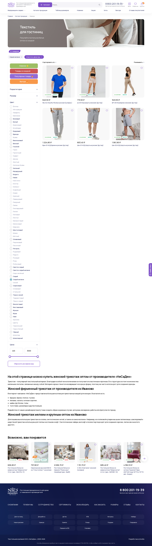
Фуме (15, 313)
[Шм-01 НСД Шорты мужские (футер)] (93, 124)
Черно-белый (18, 329)
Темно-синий (18, 295)
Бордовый (16, 131)
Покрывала (133, 522)
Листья (16, 218)
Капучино (16, 181)
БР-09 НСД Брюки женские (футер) (124, 103)
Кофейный (17, 190)
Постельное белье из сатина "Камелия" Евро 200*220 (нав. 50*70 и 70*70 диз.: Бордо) (134, 471)
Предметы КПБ (64, 528)
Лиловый (16, 215)
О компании (13, 505)
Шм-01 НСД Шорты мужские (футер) (90, 145)
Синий (15, 283)
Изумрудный (17, 171)
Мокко (15, 233)
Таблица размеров (62, 10)
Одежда (41, 522)
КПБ (87, 517)
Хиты (105, 10)
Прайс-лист (150, 268)
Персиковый (17, 242)
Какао (15, 177)
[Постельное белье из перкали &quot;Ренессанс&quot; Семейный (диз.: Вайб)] (64, 452)
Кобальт (16, 187)
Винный (16, 144)
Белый (15, 122)
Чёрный (16, 332)
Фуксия (15, 310)
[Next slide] (144, 459)
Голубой (16, 147)
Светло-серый (18, 267)
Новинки (80, 10)
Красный (16, 196)
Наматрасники (18, 522)
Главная (10, 16)
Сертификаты (65, 505)
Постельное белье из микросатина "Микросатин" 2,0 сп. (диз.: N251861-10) (110, 470)
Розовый (16, 258)
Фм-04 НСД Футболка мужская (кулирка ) (57, 103)
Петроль (16, 249)
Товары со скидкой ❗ (24, 71)
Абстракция (17, 110)
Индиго (16, 174)
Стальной (16, 292)
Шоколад (16, 335)
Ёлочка (15, 106)
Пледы (87, 522)
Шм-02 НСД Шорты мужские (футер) (125, 145)
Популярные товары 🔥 (24, 76)
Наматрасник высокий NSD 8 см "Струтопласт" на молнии (41, 469)
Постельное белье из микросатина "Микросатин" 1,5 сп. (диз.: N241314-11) (17, 470)
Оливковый (17, 239)
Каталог (47, 5)
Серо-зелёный (18, 273)
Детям (64, 517)
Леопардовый (18, 208)
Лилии (15, 211)
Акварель (16, 113)
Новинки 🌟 (24, 66)
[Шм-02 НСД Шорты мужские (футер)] (128, 124)
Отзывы (127, 505)
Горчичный (17, 153)
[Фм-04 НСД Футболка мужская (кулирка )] (58, 81)
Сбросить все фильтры (24, 364)
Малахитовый (18, 221)
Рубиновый (17, 264)
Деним (15, 159)
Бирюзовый (17, 125)
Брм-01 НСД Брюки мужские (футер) (55, 145)
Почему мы (28, 505)
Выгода (118, 10)
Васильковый (18, 140)
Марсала (16, 227)
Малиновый (17, 224)
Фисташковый (18, 307)
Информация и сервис (15, 10)
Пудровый (16, 252)
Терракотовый (18, 298)
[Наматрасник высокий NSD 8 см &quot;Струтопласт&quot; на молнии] (41, 452)
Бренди (16, 134)
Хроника (16, 320)
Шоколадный (18, 338)
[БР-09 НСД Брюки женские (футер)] (128, 81)
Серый (15, 276)
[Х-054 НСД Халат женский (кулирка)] (87, 452)
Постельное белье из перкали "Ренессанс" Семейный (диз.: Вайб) (62, 470)
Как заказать (99, 505)
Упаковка (87, 528)
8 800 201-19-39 (114, 4)
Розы (15, 261)
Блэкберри (17, 128)
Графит (15, 156)
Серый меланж (15, 57)
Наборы (133, 517)
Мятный (16, 236)
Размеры (114, 505)
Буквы (15, 137)
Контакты (140, 505)
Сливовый (17, 289)
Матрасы (110, 517)
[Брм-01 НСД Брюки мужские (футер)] (58, 124)
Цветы (15, 323)
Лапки (15, 205)
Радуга (15, 255)
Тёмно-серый (18, 301)
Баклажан (16, 116)
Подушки (110, 522)
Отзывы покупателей (136, 10)
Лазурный (16, 202)
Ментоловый (18, 230)
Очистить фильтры (33, 57)
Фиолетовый (18, 304)
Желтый (16, 162)
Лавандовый (17, 199)
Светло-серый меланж (21, 270)
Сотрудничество (46, 505)
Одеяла (64, 522)
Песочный (17, 245)
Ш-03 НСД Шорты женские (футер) (89, 103)
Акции (93, 10)
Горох (15, 150)
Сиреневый (17, 286)
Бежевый (16, 119)
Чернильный (17, 326)
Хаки (14, 317)
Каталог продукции (40, 10)
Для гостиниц (18, 517)
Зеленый (16, 168)
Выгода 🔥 (24, 81)
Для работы (41, 517)
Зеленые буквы (18, 165)
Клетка (15, 184)
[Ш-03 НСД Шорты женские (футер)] (93, 81)
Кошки (15, 193)
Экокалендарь (82, 505)
